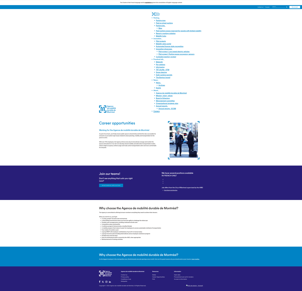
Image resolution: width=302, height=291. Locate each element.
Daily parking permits (164, 75)
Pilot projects (161, 41)
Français (267, 7)
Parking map (161, 20)
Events (158, 88)
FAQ (153, 279)
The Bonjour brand (163, 77)
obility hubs (161, 36)
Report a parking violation (166, 33)
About (155, 90)
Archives (161, 85)
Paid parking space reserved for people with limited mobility (178, 31)
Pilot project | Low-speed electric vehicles (174, 52)
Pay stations (160, 64)
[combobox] (279, 7)
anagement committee (165, 101)
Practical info (158, 59)
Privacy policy (125, 277)
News (155, 80)
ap (160, 28)
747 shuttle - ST (162, 70)
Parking (156, 18)
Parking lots (160, 26)
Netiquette (124, 281)
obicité (159, 62)
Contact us (260, 7)
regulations (148, 2)
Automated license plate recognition (169, 46)
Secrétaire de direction (170, 190)
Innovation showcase (164, 49)
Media (154, 275)
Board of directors (163, 98)
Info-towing (160, 67)
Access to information (180, 279)
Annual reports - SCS (167, 109)
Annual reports (161, 106)
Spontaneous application (111, 185)
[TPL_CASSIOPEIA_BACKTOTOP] (299, 288)
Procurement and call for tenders (183, 277)
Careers (156, 111)
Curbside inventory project (166, 57)
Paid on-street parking (164, 23)
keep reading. (196, 259)
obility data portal (163, 44)
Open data (177, 275)
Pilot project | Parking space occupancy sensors (176, 54)
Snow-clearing (161, 72)
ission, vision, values (164, 96)
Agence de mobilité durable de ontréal (171, 93)
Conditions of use (126, 279)
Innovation (157, 39)
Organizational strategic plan (167, 103)
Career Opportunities (158, 277)
